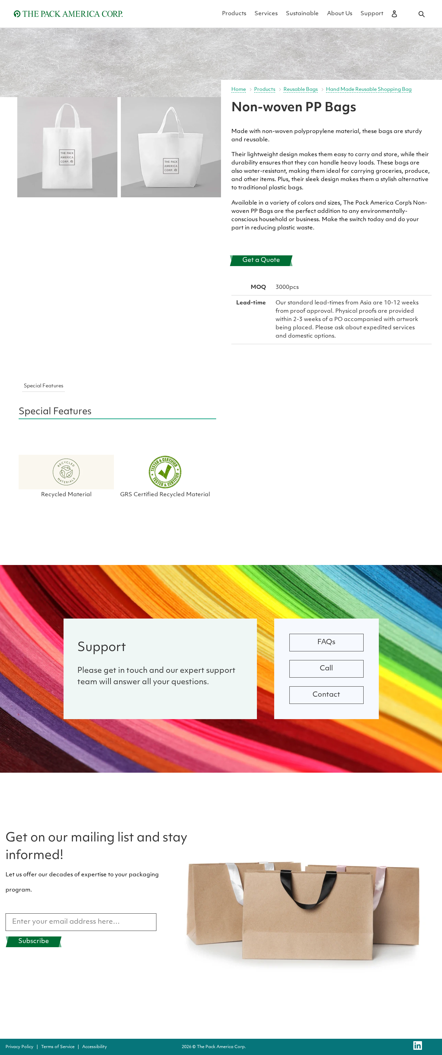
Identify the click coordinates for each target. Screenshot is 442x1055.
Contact (326, 694)
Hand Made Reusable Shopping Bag (369, 89)
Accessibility (94, 1047)
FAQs (326, 642)
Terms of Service (58, 1047)
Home (238, 89)
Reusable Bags (301, 89)
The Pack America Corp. (221, 1047)
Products (264, 89)
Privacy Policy (19, 1047)
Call (326, 668)
